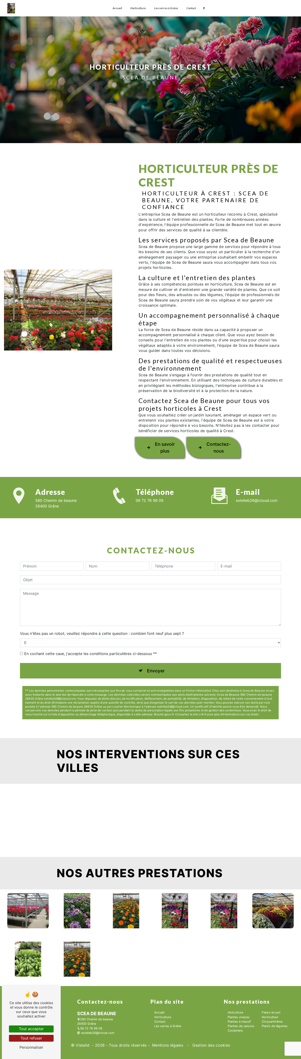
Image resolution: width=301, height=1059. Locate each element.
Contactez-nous (218, 447)
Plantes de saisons (241, 1026)
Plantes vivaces (239, 1017)
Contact (191, 8)
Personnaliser (31, 1047)
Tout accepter (31, 1028)
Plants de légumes (275, 1026)
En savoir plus (165, 447)
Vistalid (83, 1045)
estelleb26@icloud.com (256, 500)
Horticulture (138, 8)
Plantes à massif (239, 1021)
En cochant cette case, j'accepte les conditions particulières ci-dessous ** (90, 653)
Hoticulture (235, 1012)
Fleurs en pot (271, 1012)
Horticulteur (270, 1017)
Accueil (117, 8)
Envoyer (156, 671)
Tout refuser (31, 1038)
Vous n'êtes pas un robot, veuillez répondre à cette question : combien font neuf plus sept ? (102, 633)
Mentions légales (168, 1045)
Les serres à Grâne (166, 8)
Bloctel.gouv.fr (164, 714)
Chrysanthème (272, 1021)
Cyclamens (235, 1030)
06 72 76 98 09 (149, 500)
